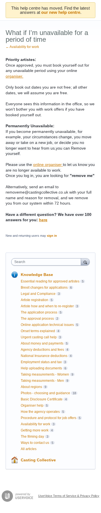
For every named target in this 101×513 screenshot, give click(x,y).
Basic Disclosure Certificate (42, 399)
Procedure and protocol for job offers (48, 418)
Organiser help (32, 405)
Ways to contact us (35, 443)
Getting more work (35, 430)
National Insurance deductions (44, 356)
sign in (52, 235)
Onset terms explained (38, 331)
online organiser (48, 164)
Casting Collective (38, 460)
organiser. (14, 76)
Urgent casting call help (39, 337)
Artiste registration (34, 300)
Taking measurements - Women (45, 374)
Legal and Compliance (38, 294)
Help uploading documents (41, 368)
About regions (31, 387)
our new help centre (60, 12)
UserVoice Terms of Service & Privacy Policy (68, 495)
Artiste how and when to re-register (47, 306)
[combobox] (47, 262)
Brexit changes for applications (44, 288)
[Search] (85, 261)
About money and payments (42, 343)
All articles (28, 449)
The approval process (37, 319)
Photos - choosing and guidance (45, 393)
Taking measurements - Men (42, 381)
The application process (39, 312)
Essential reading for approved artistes (50, 281)
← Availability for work (22, 47)
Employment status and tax (41, 362)
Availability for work (35, 424)
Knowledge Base (37, 274)
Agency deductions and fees (42, 350)
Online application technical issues (47, 325)
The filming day (32, 437)
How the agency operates (40, 412)
